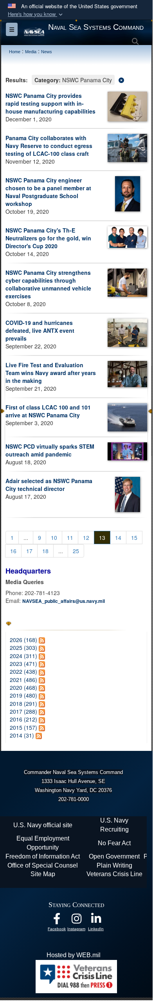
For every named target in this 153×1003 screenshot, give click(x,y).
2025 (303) (23, 647)
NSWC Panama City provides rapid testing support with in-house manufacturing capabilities (50, 103)
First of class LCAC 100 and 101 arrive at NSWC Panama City (48, 411)
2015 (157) (23, 727)
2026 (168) (23, 640)
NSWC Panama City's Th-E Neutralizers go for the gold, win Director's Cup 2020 (48, 238)
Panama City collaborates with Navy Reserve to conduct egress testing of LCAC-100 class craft (48, 145)
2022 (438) (23, 671)
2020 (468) (23, 687)
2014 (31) (22, 735)
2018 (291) (23, 703)
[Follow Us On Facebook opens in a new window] (57, 920)
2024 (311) (23, 656)
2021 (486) (23, 680)
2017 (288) (23, 711)
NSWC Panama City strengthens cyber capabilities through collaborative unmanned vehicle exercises (48, 284)
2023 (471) (23, 663)
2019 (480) (23, 695)
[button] (36, 14)
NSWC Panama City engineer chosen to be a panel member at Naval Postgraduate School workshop (48, 191)
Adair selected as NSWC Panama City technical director (48, 484)
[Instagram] (76, 920)
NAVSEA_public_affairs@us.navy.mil (63, 600)
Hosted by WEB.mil (74, 955)
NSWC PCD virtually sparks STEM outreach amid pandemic (49, 450)
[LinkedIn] (96, 920)
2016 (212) (23, 719)
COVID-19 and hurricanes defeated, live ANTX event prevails (39, 330)
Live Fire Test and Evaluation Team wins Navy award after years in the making (50, 372)
